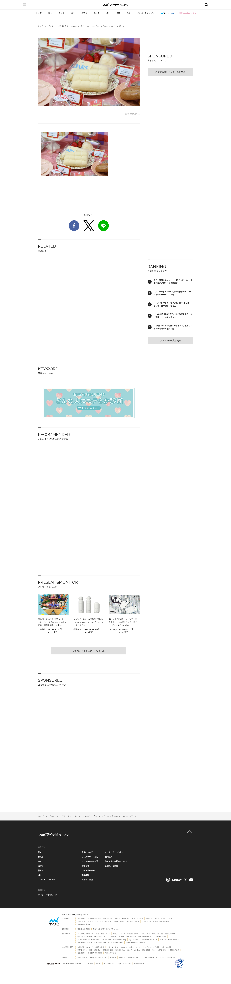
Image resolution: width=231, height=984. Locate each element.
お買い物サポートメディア (169, 940)
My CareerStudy (119, 940)
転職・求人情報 (137, 918)
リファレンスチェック (168, 958)
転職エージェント (135, 947)
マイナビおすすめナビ (47, 895)
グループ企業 (127, 964)
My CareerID (134, 940)
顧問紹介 (97, 950)
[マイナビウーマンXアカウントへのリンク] (185, 879)
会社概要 (90, 964)
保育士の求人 (162, 950)
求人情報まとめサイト (86, 934)
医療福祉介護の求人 (85, 924)
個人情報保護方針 (139, 964)
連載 (118, 13)
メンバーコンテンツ (145, 13)
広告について (87, 852)
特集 (129, 13)
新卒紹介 (124, 947)
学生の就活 (82, 918)
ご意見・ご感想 (111, 866)
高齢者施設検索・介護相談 (135, 943)
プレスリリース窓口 (90, 856)
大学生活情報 (170, 934)
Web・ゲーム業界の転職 (95, 947)
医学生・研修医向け (122, 918)
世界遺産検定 (131, 937)
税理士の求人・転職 (85, 950)
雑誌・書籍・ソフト (101, 937)
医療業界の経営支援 (95, 953)
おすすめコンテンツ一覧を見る (170, 72)
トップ (39, 13)
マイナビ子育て (160, 937)
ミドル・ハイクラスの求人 (164, 918)
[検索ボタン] (206, 4)
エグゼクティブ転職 (152, 947)
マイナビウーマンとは (114, 852)
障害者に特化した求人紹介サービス (126, 921)
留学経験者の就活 (94, 918)
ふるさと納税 (106, 940)
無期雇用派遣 (174, 950)
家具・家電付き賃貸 (85, 943)
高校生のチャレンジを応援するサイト (126, 934)
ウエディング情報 (117, 937)
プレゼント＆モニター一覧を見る (89, 650)
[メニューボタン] (24, 4)
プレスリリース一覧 (90, 861)
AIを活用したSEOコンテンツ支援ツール (108, 943)
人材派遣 (81, 947)
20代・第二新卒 (112, 947)
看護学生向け (108, 918)
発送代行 (113, 958)
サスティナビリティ (110, 964)
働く (50, 13)
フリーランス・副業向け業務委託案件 (155, 921)
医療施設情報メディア (149, 940)
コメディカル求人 (133, 950)
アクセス (98, 964)
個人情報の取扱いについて (116, 861)
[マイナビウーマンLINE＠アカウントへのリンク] (177, 879)
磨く (73, 13)
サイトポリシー (88, 870)
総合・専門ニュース (103, 934)
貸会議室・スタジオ (135, 958)
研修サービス (82, 958)
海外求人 (149, 918)
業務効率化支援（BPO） (98, 958)
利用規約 (108, 856)
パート (90, 921)
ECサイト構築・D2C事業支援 (88, 940)
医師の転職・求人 (148, 950)
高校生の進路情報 (84, 929)
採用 (119, 964)
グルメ (50, 26)
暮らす (96, 13)
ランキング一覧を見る (170, 340)
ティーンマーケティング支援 (152, 934)
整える (61, 13)
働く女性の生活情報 (85, 937)
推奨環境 (85, 875)
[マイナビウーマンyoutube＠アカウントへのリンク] (191, 880)
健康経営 (122, 958)
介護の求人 (82, 953)
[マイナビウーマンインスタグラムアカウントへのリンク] (168, 880)
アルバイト (82, 921)
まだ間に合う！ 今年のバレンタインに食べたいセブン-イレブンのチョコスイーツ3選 (89, 26)
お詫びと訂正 (87, 879)
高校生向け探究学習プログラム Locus (106, 929)
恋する (84, 13)
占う (108, 13)
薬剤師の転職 (108, 950)
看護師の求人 (120, 950)
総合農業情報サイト (145, 937)
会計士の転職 (166, 947)
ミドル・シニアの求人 (103, 921)
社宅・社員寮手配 (150, 958)
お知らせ (85, 866)
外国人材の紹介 (110, 953)
